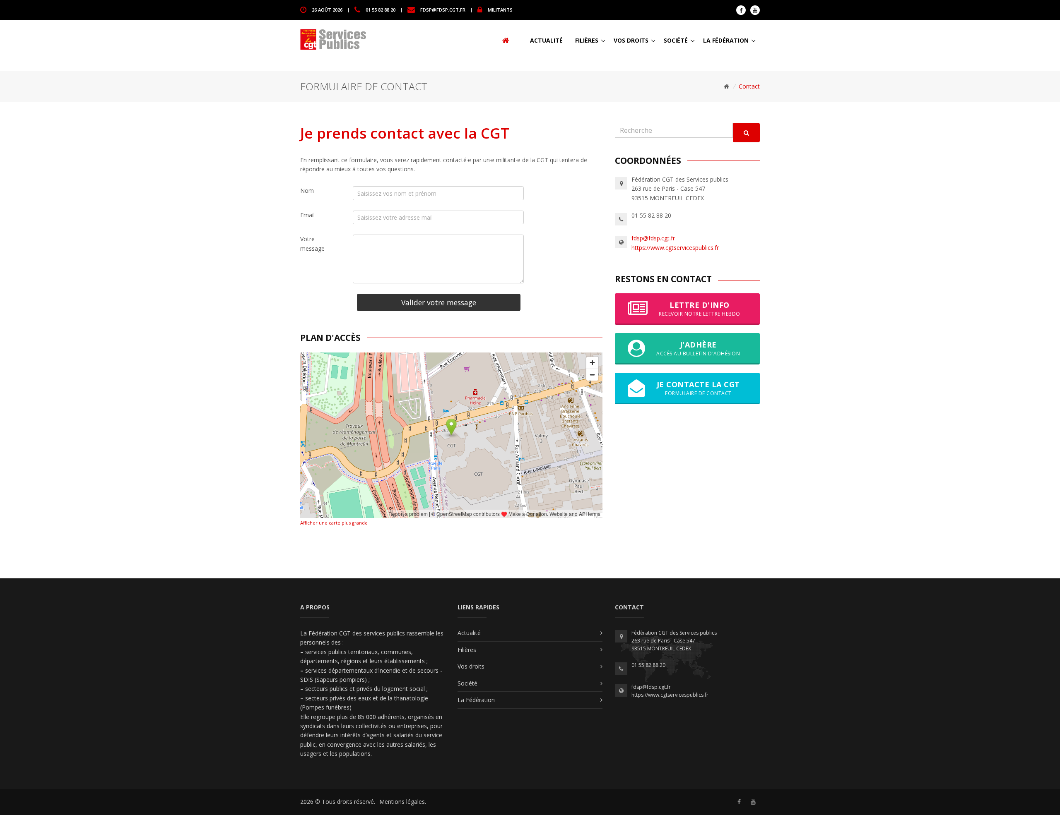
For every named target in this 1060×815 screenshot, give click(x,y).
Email (307, 215)
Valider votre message (438, 302)
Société (676, 40)
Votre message (312, 243)
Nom (307, 190)
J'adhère (698, 348)
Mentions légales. (402, 801)
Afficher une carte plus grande (334, 523)
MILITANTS (500, 9)
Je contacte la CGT (698, 387)
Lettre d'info (699, 308)
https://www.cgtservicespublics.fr (675, 248)
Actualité (546, 40)
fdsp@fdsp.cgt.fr (442, 9)
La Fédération (726, 40)
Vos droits (631, 40)
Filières (586, 40)
